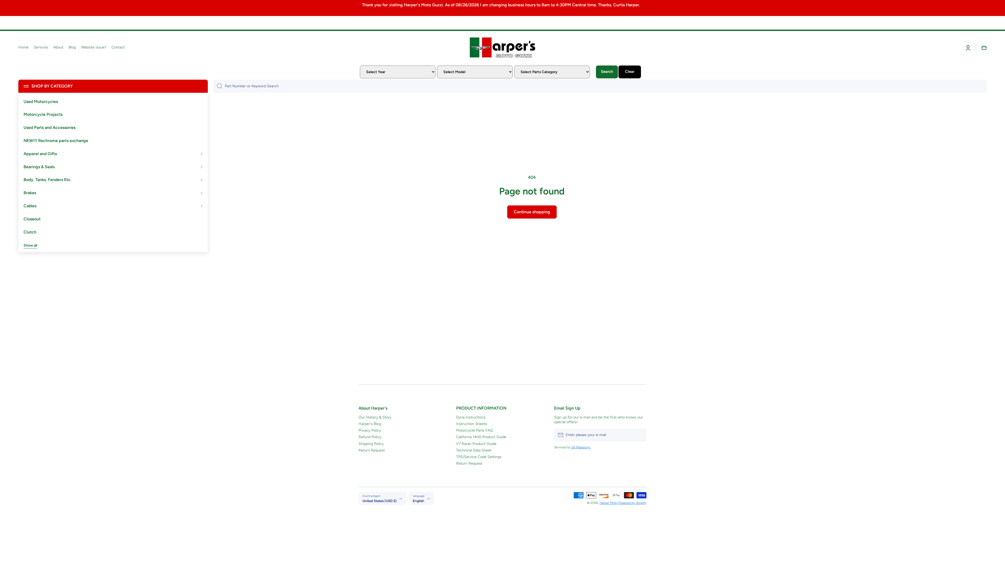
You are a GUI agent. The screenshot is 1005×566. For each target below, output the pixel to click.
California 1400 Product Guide (481, 437)
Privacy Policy (370, 430)
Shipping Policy (371, 444)
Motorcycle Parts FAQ (474, 430)
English (418, 501)
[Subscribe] (639, 435)
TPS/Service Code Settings (478, 457)
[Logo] (502, 47)
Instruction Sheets (471, 424)
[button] (984, 47)
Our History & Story (375, 417)
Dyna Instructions (470, 417)
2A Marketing (581, 447)
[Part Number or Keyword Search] (217, 86)
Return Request (372, 450)
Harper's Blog (370, 424)
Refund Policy (370, 437)
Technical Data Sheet (474, 450)
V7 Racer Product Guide (476, 444)
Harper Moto (608, 503)
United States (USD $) (379, 501)
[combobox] (600, 86)
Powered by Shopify (632, 503)
